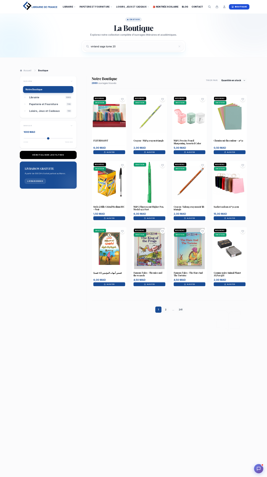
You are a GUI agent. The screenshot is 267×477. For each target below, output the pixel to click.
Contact (197, 7)
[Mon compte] (224, 7)
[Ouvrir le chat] (258, 468)
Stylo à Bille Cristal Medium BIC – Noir (109, 208)
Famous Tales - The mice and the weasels (148, 274)
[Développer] (25, 97)
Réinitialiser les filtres (48, 155)
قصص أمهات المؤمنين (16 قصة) (107, 272)
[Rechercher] (209, 7)
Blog (185, 7)
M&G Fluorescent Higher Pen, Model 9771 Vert (149, 208)
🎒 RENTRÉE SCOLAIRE (165, 7)
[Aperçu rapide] (109, 122)
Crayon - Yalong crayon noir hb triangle (189, 208)
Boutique (241, 6)
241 (180, 309)
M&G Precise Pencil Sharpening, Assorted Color (187, 142)
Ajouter (111, 152)
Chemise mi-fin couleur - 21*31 (228, 140)
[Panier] (217, 7)
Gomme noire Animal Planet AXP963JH (227, 274)
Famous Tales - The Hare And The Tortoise (188, 274)
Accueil (27, 70)
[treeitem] (50, 97)
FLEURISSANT (100, 140)
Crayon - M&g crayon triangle (149, 140)
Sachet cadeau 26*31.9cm (226, 206)
